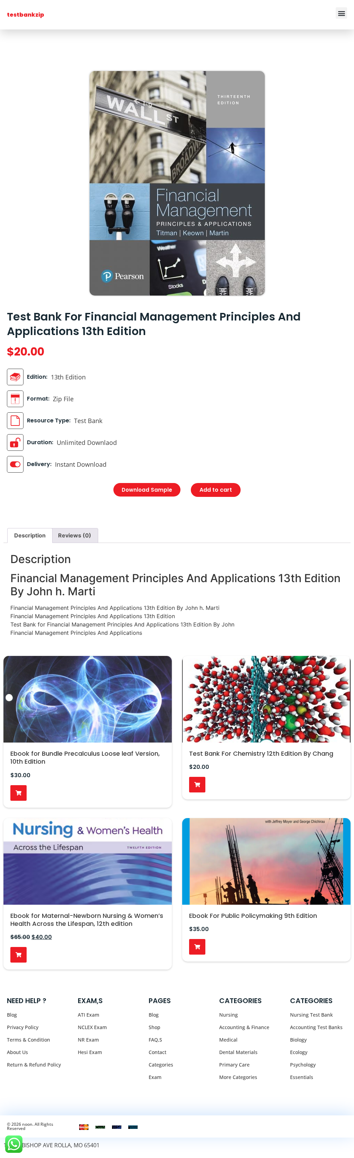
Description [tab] (30, 535)
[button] (341, 13)
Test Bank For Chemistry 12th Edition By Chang (261, 753)
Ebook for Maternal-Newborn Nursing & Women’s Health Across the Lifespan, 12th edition (86, 919)
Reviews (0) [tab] (74, 535)
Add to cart (215, 490)
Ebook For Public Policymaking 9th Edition (253, 915)
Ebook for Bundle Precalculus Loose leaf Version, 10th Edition (85, 757)
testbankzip (25, 15)
